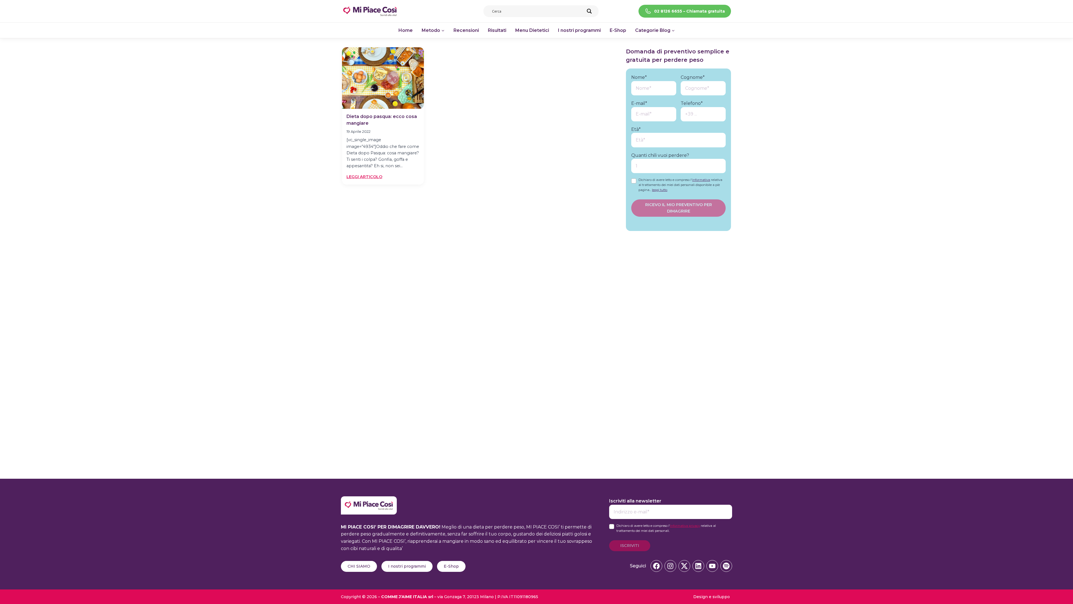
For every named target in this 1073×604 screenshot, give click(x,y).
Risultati (497, 30)
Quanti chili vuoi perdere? (660, 155)
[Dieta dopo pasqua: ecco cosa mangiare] (383, 78)
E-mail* (639, 103)
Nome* (639, 77)
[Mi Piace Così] (369, 499)
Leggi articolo (364, 177)
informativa (701, 180)
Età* (636, 129)
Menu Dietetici (532, 30)
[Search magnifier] (589, 11)
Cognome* (693, 77)
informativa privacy (685, 526)
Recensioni (466, 30)
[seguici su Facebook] (656, 566)
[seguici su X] (684, 566)
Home (405, 30)
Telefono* (692, 103)
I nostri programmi (579, 30)
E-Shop (618, 30)
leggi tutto (659, 190)
